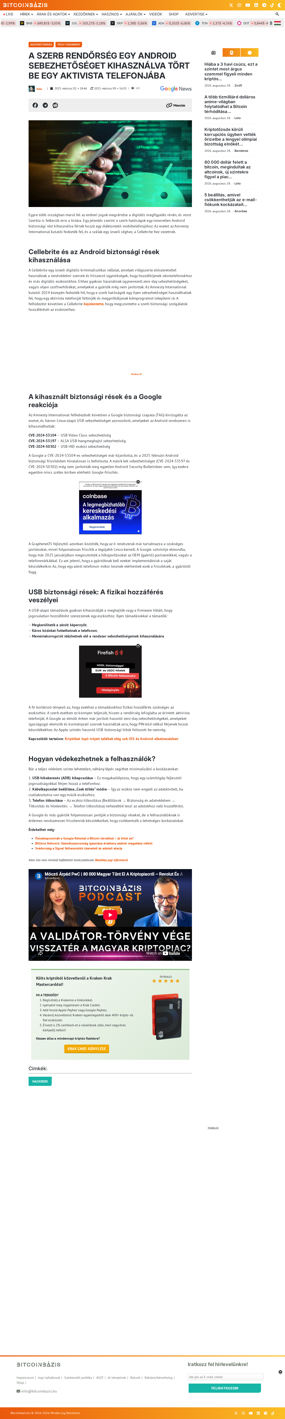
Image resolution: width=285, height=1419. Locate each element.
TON (201, 23)
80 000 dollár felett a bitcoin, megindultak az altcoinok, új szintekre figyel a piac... (227, 169)
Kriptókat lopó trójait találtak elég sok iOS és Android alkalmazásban (121, 738)
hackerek (40, 1081)
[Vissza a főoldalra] (25, 4)
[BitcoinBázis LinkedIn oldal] (256, 5)
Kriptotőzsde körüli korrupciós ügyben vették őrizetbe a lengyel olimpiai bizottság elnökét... (230, 137)
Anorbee (241, 211)
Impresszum (25, 1377)
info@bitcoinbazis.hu (39, 1391)
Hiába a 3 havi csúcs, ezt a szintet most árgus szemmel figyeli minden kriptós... (230, 71)
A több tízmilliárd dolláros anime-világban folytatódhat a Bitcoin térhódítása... (229, 104)
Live (9, 14)
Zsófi (238, 85)
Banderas (241, 150)
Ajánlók (134, 14)
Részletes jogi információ (111, 860)
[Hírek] (176, 89)
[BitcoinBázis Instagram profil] (239, 5)
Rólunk (135, 1377)
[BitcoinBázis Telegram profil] (264, 5)
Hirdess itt (136, 374)
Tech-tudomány (68, 44)
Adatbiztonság (41, 44)
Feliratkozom (224, 1388)
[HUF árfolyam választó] (277, 23)
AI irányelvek (117, 1377)
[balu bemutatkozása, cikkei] (32, 89)
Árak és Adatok (52, 14)
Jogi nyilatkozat (49, 1377)
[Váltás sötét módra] (279, 5)
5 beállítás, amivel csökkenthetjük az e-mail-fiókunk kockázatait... (230, 199)
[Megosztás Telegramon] (45, 105)
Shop (174, 14)
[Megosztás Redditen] (55, 105)
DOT (244, 23)
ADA (158, 23)
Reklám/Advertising (159, 1377)
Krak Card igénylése (87, 1048)
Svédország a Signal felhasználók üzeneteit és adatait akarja (78, 848)
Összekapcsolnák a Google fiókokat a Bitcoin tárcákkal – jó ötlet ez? (84, 838)
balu (39, 89)
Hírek (25, 14)
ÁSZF (99, 1377)
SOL (73, 23)
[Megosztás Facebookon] (35, 105)
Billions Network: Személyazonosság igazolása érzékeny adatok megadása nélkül (94, 843)
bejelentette (93, 303)
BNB (28, 23)
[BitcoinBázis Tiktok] (272, 5)
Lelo (238, 118)
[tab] (213, 52)
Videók (155, 14)
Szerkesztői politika (78, 1377)
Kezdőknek (84, 14)
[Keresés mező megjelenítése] (277, 14)
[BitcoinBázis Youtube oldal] (247, 5)
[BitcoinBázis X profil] (231, 5)
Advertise (194, 14)
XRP (116, 23)
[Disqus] (142, 1183)
